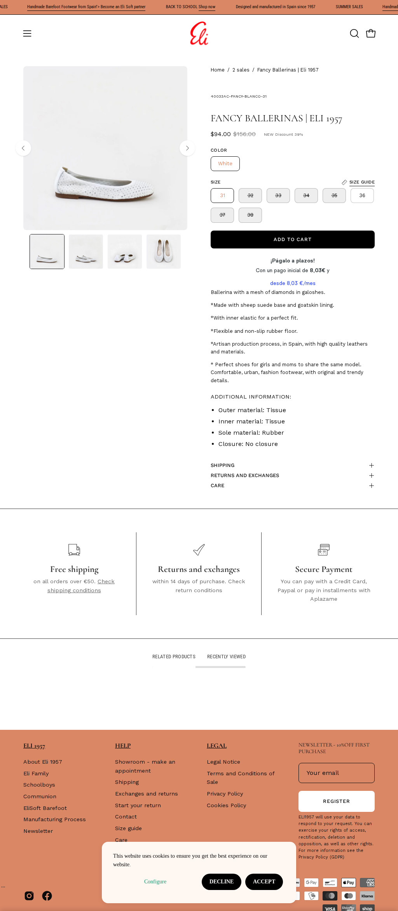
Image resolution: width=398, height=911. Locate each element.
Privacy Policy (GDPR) (321, 857)
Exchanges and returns (146, 793)
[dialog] (199, 872)
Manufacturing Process (54, 820)
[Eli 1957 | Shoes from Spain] (199, 33)
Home (218, 70)
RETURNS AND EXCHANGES (245, 475)
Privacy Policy (225, 793)
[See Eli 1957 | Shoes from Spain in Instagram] (29, 896)
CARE (217, 485)
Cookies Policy (226, 805)
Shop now (197, 6)
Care (121, 840)
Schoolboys (39, 785)
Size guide (128, 828)
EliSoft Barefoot (45, 808)
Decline (221, 882)
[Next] (187, 148)
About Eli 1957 (42, 762)
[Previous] (23, 148)
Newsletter (38, 831)
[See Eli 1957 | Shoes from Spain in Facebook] (47, 896)
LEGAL (217, 745)
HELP (123, 745)
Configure (155, 882)
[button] (353, 33)
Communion (39, 796)
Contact (126, 816)
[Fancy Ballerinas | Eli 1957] (47, 251)
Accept (264, 882)
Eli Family (36, 773)
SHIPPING (222, 465)
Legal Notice (223, 762)
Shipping (127, 782)
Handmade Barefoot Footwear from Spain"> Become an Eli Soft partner (76, 6)
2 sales (241, 70)
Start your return (138, 805)
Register (337, 801)
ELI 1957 (34, 745)
